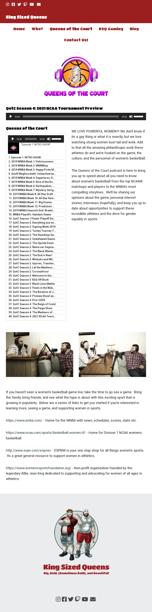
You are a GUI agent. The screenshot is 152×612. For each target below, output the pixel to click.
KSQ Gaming (111, 29)
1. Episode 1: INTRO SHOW (25, 157)
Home (19, 29)
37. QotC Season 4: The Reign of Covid (32, 304)
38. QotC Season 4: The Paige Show (30, 308)
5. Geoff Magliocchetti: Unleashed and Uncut (32, 173)
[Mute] (131, 116)
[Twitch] (25, 4)
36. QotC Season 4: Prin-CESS (27, 300)
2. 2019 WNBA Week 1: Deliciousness (31, 161)
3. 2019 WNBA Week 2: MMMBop (28, 165)
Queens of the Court (71, 29)
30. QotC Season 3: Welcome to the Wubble (32, 275)
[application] (76, 116)
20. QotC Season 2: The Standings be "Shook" (32, 234)
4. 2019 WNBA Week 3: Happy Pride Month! (32, 169)
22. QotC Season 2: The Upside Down (31, 243)
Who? (37, 29)
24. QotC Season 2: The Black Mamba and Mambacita (32, 251)
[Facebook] (13, 4)
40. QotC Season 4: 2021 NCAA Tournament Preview (32, 316)
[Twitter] (19, 4)
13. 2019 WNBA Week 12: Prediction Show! (32, 206)
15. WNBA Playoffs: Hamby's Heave (30, 214)
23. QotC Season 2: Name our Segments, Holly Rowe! (32, 247)
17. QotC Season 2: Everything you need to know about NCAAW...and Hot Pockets (32, 222)
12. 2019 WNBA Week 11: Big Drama (30, 202)
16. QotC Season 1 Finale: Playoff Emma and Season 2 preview (32, 218)
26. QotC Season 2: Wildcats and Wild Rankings (32, 259)
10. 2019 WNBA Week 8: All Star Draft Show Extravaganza (32, 194)
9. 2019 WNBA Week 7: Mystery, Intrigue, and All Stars (32, 190)
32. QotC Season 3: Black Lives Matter (32, 283)
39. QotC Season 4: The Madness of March (32, 312)
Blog (134, 29)
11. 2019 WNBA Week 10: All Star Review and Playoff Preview (32, 198)
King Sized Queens (26, 17)
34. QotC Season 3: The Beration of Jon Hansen (32, 291)
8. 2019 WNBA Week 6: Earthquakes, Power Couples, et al (32, 185)
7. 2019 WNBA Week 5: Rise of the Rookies (32, 181)
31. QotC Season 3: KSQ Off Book (29, 279)
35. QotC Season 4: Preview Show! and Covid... (32, 296)
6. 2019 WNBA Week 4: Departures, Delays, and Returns (32, 177)
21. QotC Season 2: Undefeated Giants (32, 238)
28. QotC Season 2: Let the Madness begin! (32, 267)
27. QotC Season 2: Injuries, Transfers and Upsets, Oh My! (32, 263)
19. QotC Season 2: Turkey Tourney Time (32, 230)
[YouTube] (32, 4)
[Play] (11, 116)
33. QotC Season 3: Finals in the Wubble (32, 287)
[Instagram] (8, 4)
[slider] (139, 116)
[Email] (39, 4)
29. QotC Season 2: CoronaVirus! (29, 271)
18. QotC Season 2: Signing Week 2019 (32, 226)
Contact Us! (76, 40)
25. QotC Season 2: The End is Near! (30, 255)
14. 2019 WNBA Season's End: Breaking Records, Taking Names (32, 210)
